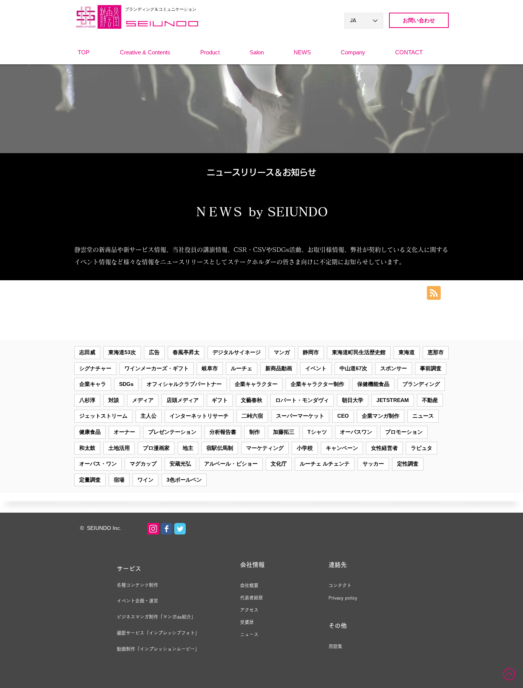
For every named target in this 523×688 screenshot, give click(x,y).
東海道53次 (122, 352)
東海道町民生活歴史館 (359, 352)
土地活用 (119, 448)
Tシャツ (317, 432)
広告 (154, 352)
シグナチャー (95, 368)
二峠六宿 (252, 416)
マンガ (282, 352)
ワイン (145, 480)
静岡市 (311, 352)
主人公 (149, 416)
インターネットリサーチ (199, 416)
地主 (188, 448)
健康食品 (90, 432)
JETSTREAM (392, 400)
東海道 (407, 352)
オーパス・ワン (98, 464)
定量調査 (90, 480)
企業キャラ (92, 384)
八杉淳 (87, 400)
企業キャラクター (256, 384)
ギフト (220, 400)
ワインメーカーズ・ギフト (156, 368)
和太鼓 (87, 448)
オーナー (124, 432)
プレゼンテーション (172, 432)
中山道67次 (353, 368)
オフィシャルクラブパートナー (184, 384)
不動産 (430, 400)
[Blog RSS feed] (434, 293)
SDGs (126, 384)
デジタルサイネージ (236, 352)
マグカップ (143, 464)
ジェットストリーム (103, 416)
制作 (254, 432)
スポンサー (393, 368)
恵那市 (436, 352)
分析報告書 (222, 432)
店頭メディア (183, 400)
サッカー (373, 464)
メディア (143, 400)
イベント (316, 368)
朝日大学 (352, 400)
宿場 (119, 480)
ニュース (423, 416)
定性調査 (407, 464)
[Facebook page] (166, 528)
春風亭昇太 (186, 352)
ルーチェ (241, 368)
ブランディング (421, 384)
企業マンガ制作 (380, 416)
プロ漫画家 (156, 448)
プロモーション (404, 432)
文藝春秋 (251, 400)
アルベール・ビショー (231, 464)
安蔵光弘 (180, 464)
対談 (113, 400)
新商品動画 (278, 368)
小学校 (305, 448)
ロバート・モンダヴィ (302, 400)
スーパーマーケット (300, 416)
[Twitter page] (180, 528)
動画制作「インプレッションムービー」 (158, 649)
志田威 (87, 352)
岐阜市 (210, 368)
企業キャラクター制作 (317, 384)
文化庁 (279, 464)
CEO (343, 416)
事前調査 (430, 368)
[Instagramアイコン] (153, 528)
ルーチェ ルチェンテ (325, 464)
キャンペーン (342, 448)
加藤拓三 (283, 432)
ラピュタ (421, 448)
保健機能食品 (373, 384)
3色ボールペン (184, 480)
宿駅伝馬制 (219, 448)
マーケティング (265, 448)
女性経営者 (384, 448)
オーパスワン (356, 432)
